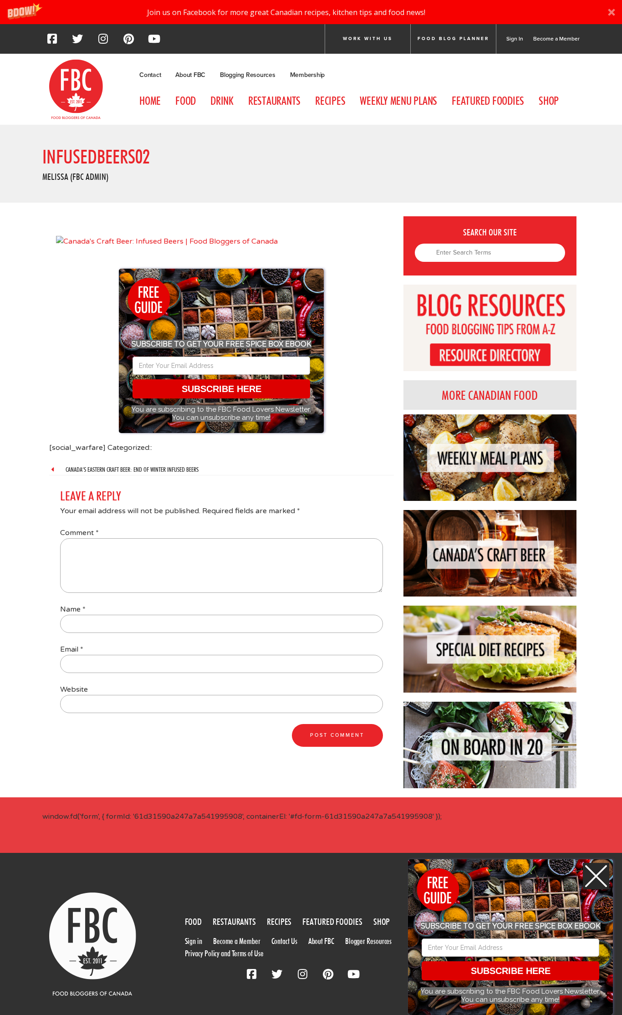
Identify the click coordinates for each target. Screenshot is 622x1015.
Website (74, 689)
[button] (311, 12)
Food (185, 100)
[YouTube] (154, 41)
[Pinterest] (128, 41)
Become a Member (556, 39)
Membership (307, 75)
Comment (79, 532)
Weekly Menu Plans (398, 100)
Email (71, 649)
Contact (150, 75)
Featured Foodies (488, 100)
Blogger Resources (368, 941)
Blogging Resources (247, 75)
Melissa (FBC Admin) (75, 176)
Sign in (193, 941)
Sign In (514, 39)
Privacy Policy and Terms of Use (224, 953)
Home (150, 100)
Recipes (330, 100)
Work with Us (368, 38)
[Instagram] (103, 41)
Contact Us (284, 941)
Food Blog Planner (453, 38)
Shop (549, 100)
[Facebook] (52, 41)
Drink (222, 100)
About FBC (190, 75)
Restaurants (274, 100)
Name (73, 609)
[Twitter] (77, 41)
